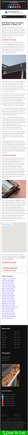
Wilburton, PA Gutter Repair (8, 290)
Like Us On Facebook (10, 394)
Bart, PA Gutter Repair (7, 318)
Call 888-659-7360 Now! (9, 40)
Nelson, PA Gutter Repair (8, 288)
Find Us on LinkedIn (9, 399)
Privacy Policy (5, 416)
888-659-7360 (16, 4)
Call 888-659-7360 (9, 270)
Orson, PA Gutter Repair (7, 293)
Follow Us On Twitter (10, 396)
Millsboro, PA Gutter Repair (8, 305)
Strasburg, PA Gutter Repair (8, 295)
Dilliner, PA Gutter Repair (8, 311)
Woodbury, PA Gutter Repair (8, 303)
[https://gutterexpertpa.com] (14, 13)
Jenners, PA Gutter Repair (8, 310)
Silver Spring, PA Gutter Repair (9, 316)
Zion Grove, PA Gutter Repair (9, 287)
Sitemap (16, 414)
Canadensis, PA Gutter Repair (9, 278)
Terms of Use (17, 416)
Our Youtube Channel (10, 401)
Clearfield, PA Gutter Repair (8, 313)
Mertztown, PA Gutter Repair (8, 301)
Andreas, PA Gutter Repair (8, 296)
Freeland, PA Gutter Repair (8, 298)
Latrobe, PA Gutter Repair (8, 285)
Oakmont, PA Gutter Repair (8, 300)
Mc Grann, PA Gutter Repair (8, 308)
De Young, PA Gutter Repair (8, 315)
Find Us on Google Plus (10, 405)
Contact (3, 414)
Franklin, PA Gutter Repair (8, 280)
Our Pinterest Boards (10, 403)
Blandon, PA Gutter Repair (8, 283)
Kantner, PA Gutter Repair (8, 292)
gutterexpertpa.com (5, 360)
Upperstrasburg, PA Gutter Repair (10, 306)
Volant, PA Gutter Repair (7, 282)
